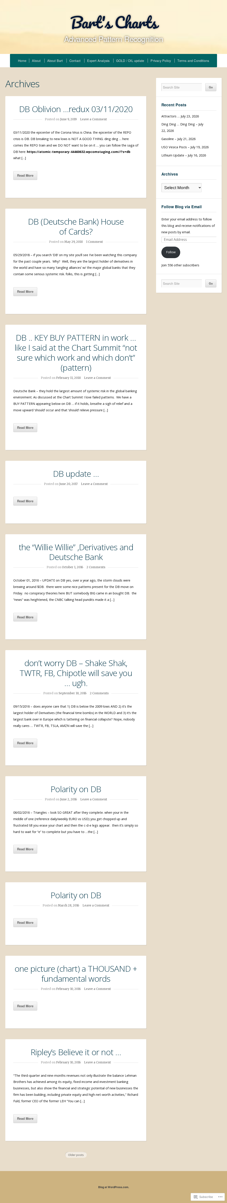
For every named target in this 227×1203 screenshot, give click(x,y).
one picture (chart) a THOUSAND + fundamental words (76, 973)
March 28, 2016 (68, 905)
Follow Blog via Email (181, 206)
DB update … (76, 473)
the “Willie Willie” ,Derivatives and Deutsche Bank (76, 552)
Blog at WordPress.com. (113, 1187)
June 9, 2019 (68, 119)
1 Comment (94, 242)
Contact (74, 60)
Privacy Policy (161, 60)
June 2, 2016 (68, 799)
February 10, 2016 (68, 989)
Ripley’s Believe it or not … (76, 1052)
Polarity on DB (76, 789)
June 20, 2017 (68, 484)
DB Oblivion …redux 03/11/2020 (76, 109)
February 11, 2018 (68, 378)
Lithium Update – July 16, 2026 (183, 155)
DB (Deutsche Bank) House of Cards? (76, 226)
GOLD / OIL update (130, 60)
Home (22, 60)
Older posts (76, 1155)
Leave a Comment (93, 119)
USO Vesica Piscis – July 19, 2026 (185, 147)
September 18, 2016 (72, 693)
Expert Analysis (98, 60)
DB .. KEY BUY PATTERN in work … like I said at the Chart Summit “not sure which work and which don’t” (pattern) (76, 352)
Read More (25, 175)
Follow (171, 252)
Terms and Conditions (193, 60)
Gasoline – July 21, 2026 (178, 139)
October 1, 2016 (72, 567)
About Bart (55, 60)
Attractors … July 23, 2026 (180, 116)
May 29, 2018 (73, 242)
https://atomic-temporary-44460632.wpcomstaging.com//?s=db (78, 152)
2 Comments (95, 567)
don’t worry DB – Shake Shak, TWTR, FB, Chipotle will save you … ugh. (76, 673)
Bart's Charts (113, 22)
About (36, 60)
